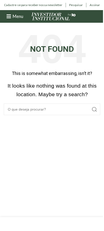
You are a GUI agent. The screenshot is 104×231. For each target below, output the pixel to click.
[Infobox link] (33, 5)
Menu (18, 16)
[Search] (94, 109)
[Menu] (8, 16)
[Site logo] (53, 16)
